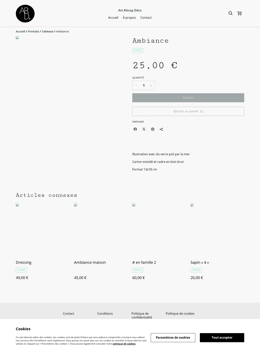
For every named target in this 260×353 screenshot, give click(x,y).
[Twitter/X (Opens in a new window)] (144, 129)
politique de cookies (124, 343)
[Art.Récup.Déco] (26, 13)
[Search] (230, 13)
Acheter (188, 98)
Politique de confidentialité (142, 315)
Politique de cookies (180, 313)
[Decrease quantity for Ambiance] (136, 85)
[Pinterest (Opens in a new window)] (153, 129)
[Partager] (161, 129)
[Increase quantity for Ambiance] (151, 85)
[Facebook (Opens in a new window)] (135, 129)
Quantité (138, 77)
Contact (68, 313)
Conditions (105, 313)
